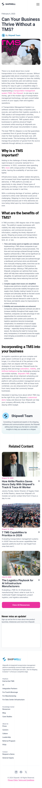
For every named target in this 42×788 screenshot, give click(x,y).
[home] (9, 4)
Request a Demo (8, 754)
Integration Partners (9, 689)
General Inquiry (8, 758)
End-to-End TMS (8, 681)
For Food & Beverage (10, 692)
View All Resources (21, 605)
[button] (37, 4)
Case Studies (7, 717)
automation (24, 369)
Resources (6, 709)
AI (3, 685)
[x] (26, 772)
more (7, 168)
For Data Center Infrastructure (13, 700)
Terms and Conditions (26, 780)
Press (4, 726)
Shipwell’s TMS (23, 374)
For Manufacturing (9, 696)
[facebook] (21, 772)
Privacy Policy (13, 780)
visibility (33, 369)
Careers (5, 730)
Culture (5, 734)
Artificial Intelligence (9, 371)
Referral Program (8, 741)
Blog (4, 713)
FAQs (4, 745)
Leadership (6, 737)
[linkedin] (16, 772)
